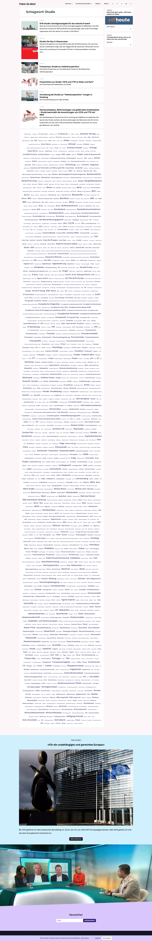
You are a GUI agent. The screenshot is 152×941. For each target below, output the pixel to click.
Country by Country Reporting (82, 236)
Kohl (72, 447)
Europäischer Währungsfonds (50, 313)
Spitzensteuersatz (36, 613)
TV (43, 666)
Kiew (25, 443)
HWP (97, 399)
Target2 (71, 652)
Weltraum (93, 700)
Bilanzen (59, 195)
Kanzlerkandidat (63, 436)
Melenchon (74, 500)
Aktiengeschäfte (74, 140)
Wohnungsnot (49, 716)
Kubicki (43, 461)
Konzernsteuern (44, 454)
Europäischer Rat (93, 310)
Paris (48, 538)
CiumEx (27, 229)
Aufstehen (85, 165)
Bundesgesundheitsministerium (31, 213)
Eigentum (51, 278)
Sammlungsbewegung (49, 582)
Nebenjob (38, 519)
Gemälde (87, 368)
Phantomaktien (48, 545)
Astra (87, 161)
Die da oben (40, 260)
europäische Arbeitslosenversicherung (57, 300)
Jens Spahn (50, 425)
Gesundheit (74, 371)
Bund (52, 209)
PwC (96, 558)
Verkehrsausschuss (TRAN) (69, 683)
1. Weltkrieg (51, 134)
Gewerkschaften (56, 374)
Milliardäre (61, 506)
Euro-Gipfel (51, 297)
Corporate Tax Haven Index (63, 236)
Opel (83, 529)
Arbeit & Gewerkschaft (92, 154)
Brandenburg (98, 202)
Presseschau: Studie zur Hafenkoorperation (59, 66)
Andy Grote (85, 148)
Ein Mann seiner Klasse (59, 278)
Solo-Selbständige (66, 603)
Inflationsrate (76, 405)
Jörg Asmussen (68, 429)
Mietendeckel (90, 503)
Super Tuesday (62, 649)
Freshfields (55, 355)
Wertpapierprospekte (71, 703)
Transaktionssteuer (36, 662)
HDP (52, 395)
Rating (90, 562)
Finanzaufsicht (90, 330)
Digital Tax (99, 260)
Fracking (37, 351)
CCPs (79, 223)
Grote (24, 385)
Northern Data (51, 522)
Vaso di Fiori (27, 680)
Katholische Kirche (73, 440)
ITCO (30, 422)
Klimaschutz (51, 447)
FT (27, 358)
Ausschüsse (69, 168)
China (65, 226)
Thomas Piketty (46, 658)
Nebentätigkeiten (46, 519)
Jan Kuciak (81, 422)
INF (65, 405)
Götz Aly (63, 377)
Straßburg (71, 645)
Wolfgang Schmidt (74, 716)
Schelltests (26, 589)
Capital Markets (45, 223)
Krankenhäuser (29, 458)
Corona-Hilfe (60, 233)
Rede (68, 565)
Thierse (38, 658)
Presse (88, 552)
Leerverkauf (45, 469)
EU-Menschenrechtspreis (41, 294)
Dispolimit (97, 264)
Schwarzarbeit (94, 593)
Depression (30, 251)
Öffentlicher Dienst (47, 525)
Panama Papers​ (71, 534)
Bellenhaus (39, 187)
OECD (99, 522)
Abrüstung (58, 137)
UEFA (93, 666)
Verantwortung (60, 680)
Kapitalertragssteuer (72, 436)
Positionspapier (42, 551)
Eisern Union (79, 281)
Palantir (53, 534)
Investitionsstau (97, 416)
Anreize (82, 151)
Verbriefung (77, 680)
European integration (32, 320)
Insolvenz (83, 409)
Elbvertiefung (39, 284)
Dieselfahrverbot (92, 260)
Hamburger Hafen (26, 391)
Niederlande (93, 519)
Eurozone (69, 320)
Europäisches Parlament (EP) (90, 314)
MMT (99, 510)
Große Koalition (96, 381)
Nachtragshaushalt (26, 516)
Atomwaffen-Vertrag (53, 164)
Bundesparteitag (76, 213)
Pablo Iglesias (47, 535)
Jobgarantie (37, 429)
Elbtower (97, 281)
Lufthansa (26, 482)
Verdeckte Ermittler (85, 680)
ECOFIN (68, 275)
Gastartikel (71, 362)
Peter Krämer (92, 541)
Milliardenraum (69, 506)
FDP (53, 327)
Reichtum (65, 569)
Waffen (53, 694)
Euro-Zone (77, 297)
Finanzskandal (52, 341)
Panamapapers (81, 535)
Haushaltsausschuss (45, 395)
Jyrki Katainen (66, 432)
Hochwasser (35, 399)
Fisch (68, 344)
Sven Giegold (69, 649)
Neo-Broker (64, 519)
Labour (24, 465)
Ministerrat (71, 510)
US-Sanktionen (73, 676)
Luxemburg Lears (61, 482)
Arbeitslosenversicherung (57, 158)
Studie (32, 649)
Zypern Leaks (70, 723)
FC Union (49, 327)
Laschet (90, 465)
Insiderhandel (74, 409)
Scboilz (35, 586)
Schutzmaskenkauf (75, 593)
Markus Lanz (80, 489)
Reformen (89, 565)
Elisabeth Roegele (47, 284)
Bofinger (29, 202)
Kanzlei (99, 432)
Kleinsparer (97, 443)
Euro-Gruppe (60, 298)
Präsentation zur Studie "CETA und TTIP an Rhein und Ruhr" (67, 82)
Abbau (98, 134)
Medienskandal (76, 496)
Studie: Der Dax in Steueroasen (54, 41)
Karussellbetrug (51, 440)
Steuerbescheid (55, 627)
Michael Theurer (57, 503)
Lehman (81, 469)
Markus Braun (60, 489)
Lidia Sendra (42, 475)
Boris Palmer (65, 202)
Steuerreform (68, 638)
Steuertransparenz (32, 641)
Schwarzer (49, 596)
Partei (80, 538)
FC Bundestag (33, 327)
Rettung (60, 572)
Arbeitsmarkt (80, 158)
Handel (46, 391)
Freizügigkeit (49, 355)
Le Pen (24, 469)
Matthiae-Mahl (31, 496)
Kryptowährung (35, 462)
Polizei (81, 548)
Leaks (29, 469)
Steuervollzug (84, 641)
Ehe (99, 274)
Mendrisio (90, 500)
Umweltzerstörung (64, 669)
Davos (26, 247)
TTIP (23, 666)
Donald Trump (86, 267)
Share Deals (42, 600)
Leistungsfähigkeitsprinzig (57, 472)
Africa (45, 140)
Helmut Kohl (84, 395)
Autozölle (48, 171)
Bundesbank (59, 209)
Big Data (98, 191)
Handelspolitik (66, 391)
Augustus (94, 164)
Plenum (35, 548)
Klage (61, 443)
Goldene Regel (36, 377)
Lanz (85, 465)
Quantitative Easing (50, 561)
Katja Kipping (82, 440)
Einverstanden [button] (107, 938)
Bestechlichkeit (37, 191)
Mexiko (51, 503)
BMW (100, 198)
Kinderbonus (31, 443)
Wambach (89, 697)
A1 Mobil (72, 134)
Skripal (86, 600)
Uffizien (97, 666)
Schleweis (54, 589)
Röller (69, 575)
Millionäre (85, 506)
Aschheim (50, 161)
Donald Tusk (96, 267)
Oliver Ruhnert (27, 529)
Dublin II (98, 271)
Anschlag (87, 151)
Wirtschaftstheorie (92, 709)
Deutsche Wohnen (53, 257)
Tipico (63, 658)
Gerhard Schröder (35, 371)
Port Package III (94, 548)
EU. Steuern (88, 294)
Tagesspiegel (46, 652)
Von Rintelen (88, 690)
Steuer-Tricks (30, 627)
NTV (81, 522)
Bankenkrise (45, 177)
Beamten (67, 184)
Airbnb (54, 140)
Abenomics (26, 137)
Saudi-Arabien (28, 586)
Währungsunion (75, 697)
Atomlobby (45, 164)
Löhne (91, 478)
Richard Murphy (37, 575)
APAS (63, 154)
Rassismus (86, 562)
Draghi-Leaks (88, 271)
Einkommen (27, 281)
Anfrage (93, 147)
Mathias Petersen (96, 492)
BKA (30, 198)
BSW (38, 209)
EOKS (82, 287)
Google (58, 378)
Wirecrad (56, 706)
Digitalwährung (59, 263)
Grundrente (60, 385)
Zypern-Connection (78, 723)
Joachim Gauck (30, 429)
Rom (72, 575)
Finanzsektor (45, 341)
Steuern (35, 634)
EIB (33, 278)
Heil (63, 395)
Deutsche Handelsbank (39, 257)
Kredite (56, 458)
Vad (88, 676)
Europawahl (60, 317)
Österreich (64, 532)
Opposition (96, 529)
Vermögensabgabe (33, 687)
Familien (24, 327)
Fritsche (97, 355)
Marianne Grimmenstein (91, 485)
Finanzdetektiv (42, 333)
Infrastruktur (55, 409)
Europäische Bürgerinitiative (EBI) (29, 304)
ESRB (58, 291)
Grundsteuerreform (78, 385)
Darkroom (85, 244)
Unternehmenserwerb (58, 673)
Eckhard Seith (61, 274)
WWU (85, 716)
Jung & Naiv (45, 432)
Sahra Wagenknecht (93, 579)
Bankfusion (59, 181)
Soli (35, 603)
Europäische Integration (49, 304)
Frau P (100, 351)
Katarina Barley (65, 440)
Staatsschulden (77, 617)
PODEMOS (49, 548)
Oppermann (90, 529)
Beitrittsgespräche (27, 187)
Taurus (98, 652)
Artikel (34, 161)
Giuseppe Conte (74, 374)
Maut (43, 496)
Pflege (26, 545)
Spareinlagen (35, 610)
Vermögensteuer (62, 687)
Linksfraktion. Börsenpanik (78, 475)
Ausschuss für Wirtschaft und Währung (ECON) (47, 168)
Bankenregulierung (56, 177)
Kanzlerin (44, 436)
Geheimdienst (54, 365)
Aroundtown (28, 161)
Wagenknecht (81, 694)
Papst (25, 538)
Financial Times (34, 330)
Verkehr (54, 683)
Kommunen (42, 450)
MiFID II (42, 506)
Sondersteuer (48, 606)
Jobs (42, 429)
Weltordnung (86, 700)
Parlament (52, 538)
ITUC (33, 422)
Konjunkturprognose (82, 451)
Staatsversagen (97, 617)
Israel (100, 419)
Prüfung (40, 558)
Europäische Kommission (92, 304)
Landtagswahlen (77, 465)
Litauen (24, 478)
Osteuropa (72, 532)
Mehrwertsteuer (88, 496)
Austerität (79, 168)
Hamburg (72, 388)
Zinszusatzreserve (97, 720)
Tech (61, 655)
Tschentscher (94, 662)
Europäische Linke (37, 307)
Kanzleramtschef (37, 436)
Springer (71, 613)
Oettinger (32, 525)
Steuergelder (59, 631)
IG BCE (43, 402)
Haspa (31, 395)
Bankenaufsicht (94, 174)
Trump (84, 662)
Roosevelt (86, 575)
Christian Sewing (80, 226)
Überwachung (88, 666)
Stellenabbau (67, 624)
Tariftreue (77, 652)
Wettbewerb (79, 703)
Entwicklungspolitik (60, 287)
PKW (81, 545)
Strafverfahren (41, 645)
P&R (40, 535)
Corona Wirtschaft (29, 233)
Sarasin (78, 582)
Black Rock (35, 198)
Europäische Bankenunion (92, 300)
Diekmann (67, 260)
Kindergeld (38, 443)
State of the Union (53, 624)
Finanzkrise (28, 337)
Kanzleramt (27, 436)
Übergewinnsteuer (75, 665)
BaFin (71, 171)
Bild (85, 195)
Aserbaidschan (56, 161)
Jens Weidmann (58, 425)
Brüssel (34, 209)
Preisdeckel (78, 551)
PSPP (44, 558)
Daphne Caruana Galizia (66, 244)
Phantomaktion (57, 545)
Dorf (50, 271)
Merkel (35, 503)
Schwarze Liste (28, 596)
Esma (53, 291)
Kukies (48, 462)
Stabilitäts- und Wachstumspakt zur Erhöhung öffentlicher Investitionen (75, 621)
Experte (88, 320)
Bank (49, 174)
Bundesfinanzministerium (88, 209)
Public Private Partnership (57, 558)
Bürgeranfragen (67, 219)
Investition (26, 416)
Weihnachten (54, 700)
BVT (91, 220)
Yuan (39, 720)
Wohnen (36, 716)
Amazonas (92, 144)
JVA (61, 432)
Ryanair (67, 578)
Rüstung (52, 578)
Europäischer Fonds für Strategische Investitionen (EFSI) (45, 310)
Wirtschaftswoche (67, 712)
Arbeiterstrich (26, 158)
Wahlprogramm (45, 697)
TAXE (57, 655)
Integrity (96, 409)
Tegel (64, 655)
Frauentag (25, 355)
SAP (75, 582)
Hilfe (100, 395)
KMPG (69, 447)
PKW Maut (86, 545)
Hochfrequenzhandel (26, 399)
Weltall (75, 700)
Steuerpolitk (30, 638)
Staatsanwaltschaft (31, 617)
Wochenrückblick (94, 713)
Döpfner (25, 271)
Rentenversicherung (30, 572)
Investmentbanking (26, 419)
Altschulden (79, 144)
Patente (34, 541)
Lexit (94, 472)
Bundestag (60, 216)
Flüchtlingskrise (66, 347)
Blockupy (78, 198)
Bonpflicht (51, 202)
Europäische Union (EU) (59, 307)
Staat (80, 613)
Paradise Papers (40, 538)
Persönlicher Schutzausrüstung (67, 541)
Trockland (73, 662)
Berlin (79, 187)
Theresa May (30, 658)
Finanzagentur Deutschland (52, 330)
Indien (38, 405)
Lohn (73, 478)
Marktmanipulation (48, 489)
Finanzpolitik (35, 341)
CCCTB (71, 223)
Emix (83, 284)
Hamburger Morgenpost (36, 391)
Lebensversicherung (37, 469)
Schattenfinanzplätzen (82, 586)
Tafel (29, 652)
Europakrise (43, 317)
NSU (78, 522)
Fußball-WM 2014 (58, 358)
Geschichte (58, 371)
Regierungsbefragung (31, 569)
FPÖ (34, 351)
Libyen (37, 475)
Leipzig (26, 472)
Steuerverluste (53, 641)
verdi (92, 680)
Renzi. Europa (39, 572)
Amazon (86, 144)
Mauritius (38, 496)
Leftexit (64, 469)
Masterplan (88, 492)
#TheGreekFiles (27, 134)
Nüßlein (85, 522)
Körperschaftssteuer (64, 454)
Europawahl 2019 (85, 317)
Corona (86, 229)
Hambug (65, 388)
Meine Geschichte (76, 839)
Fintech (63, 344)
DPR (60, 271)
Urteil (60, 676)
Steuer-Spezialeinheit (93, 624)
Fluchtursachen (76, 347)
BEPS (54, 187)
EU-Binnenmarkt (94, 291)
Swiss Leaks (94, 649)
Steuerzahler (91, 641)
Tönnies (83, 658)
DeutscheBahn (66, 257)
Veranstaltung (52, 680)
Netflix (76, 519)
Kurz (68, 461)
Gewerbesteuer (35, 374)
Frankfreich (71, 351)
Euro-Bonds (44, 297)
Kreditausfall (50, 458)
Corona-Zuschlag (29, 236)
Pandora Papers (97, 534)
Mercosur (30, 503)
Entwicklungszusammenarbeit (73, 287)
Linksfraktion (66, 475)
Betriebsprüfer (51, 191)
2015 (56, 134)
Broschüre (89, 206)
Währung (52, 697)
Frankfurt (79, 351)
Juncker (94, 429)
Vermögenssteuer (49, 687)
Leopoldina (70, 472)
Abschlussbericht (67, 137)
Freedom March (32, 355)
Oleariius (80, 525)
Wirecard (49, 706)
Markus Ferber (70, 489)
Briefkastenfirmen (69, 205)
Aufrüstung (70, 164)
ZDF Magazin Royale (48, 720)
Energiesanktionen (37, 287)
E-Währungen (47, 274)
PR (47, 551)
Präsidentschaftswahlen (68, 552)
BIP (98, 195)
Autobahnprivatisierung (94, 168)
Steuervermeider (62, 641)
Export (94, 320)
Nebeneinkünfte (31, 519)
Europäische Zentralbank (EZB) (80, 307)
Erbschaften (90, 287)
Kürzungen (90, 461)
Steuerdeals (82, 628)
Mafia (92, 482)
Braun (41, 206)
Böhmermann (36, 202)
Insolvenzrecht (90, 409)
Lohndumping (82, 478)
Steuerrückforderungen (83, 638)
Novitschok (59, 522)
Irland (78, 419)
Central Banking (26, 226)
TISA (68, 658)
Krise (97, 458)
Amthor (64, 148)
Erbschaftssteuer (98, 287)
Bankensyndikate (98, 177)
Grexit (45, 381)
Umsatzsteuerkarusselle (47, 669)
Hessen (90, 395)
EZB (41, 323)
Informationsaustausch (91, 405)
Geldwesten (81, 368)
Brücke (97, 206)
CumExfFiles (85, 240)
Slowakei (91, 600)
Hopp (70, 399)
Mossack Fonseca (81, 513)
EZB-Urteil (52, 323)
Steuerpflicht (80, 634)
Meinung (60, 500)
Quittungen (70, 562)
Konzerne (37, 454)
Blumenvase (86, 198)
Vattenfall (34, 680)
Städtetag (98, 621)
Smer (95, 600)
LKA (36, 478)
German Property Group (50, 371)
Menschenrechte (97, 500)
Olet (91, 525)
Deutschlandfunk (26, 260)
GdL (98, 362)
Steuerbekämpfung (44, 628)
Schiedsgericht (47, 589)
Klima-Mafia (31, 447)
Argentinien (90, 158)
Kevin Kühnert (92, 440)
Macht (81, 482)
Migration (47, 506)
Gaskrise (59, 362)
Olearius (86, 526)
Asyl (97, 161)
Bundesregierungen (50, 216)
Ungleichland (86, 669)
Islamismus (94, 419)
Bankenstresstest (76, 177)
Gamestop (29, 362)
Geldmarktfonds (94, 365)
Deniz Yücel (96, 247)
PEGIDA (50, 541)
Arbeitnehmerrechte (35, 158)
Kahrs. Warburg (78, 432)
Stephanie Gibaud (76, 624)
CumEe (73, 240)
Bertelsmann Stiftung (28, 191)
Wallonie (84, 697)
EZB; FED (58, 323)
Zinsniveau (83, 720)
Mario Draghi (29, 489)
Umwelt (57, 669)
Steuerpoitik (87, 634)
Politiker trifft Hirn (73, 548)
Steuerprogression (42, 638)
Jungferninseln (52, 432)
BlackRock (64, 198)
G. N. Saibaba (86, 358)
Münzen (96, 513)
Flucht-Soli (48, 347)
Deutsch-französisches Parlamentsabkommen (36, 253)
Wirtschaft (63, 706)
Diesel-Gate (83, 260)
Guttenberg (27, 388)
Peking (54, 541)
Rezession (95, 572)
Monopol (33, 513)
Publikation (75, 558)
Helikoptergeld (77, 395)
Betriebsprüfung (59, 191)
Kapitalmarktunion (93, 436)
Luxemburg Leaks (52, 482)
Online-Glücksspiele (69, 529)
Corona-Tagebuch (94, 233)
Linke (58, 475)
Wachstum (48, 694)
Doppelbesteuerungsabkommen (38, 271)
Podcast (40, 548)
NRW (64, 522)
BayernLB (46, 184)
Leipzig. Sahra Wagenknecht (35, 472)
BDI (56, 184)
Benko (49, 187)
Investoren (63, 419)
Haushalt (37, 395)
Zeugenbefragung (70, 720)
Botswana (92, 202)
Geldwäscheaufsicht (53, 368)
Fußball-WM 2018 (67, 358)
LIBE (98, 472)
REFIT (84, 565)
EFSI (92, 275)
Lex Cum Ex (88, 472)
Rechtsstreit (63, 565)
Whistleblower (89, 703)
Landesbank (41, 465)
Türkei (39, 666)
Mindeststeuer (49, 510)
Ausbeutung (26, 168)
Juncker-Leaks (37, 432)
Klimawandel (61, 447)
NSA (75, 522)
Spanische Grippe (28, 610)
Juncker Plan (27, 432)
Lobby (43, 479)
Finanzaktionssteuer (63, 330)
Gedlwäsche (27, 365)
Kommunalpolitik (26, 451)
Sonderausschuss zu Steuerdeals (88, 603)
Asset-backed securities (78, 161)
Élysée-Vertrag (56, 284)
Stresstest (91, 645)
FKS (40, 347)
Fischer (79, 344)
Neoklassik (70, 519)
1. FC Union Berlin (43, 134)
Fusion (75, 358)
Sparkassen (46, 610)
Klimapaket (45, 447)
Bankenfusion (35, 177)
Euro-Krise (69, 298)
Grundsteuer (68, 385)
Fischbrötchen (73, 344)
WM (86, 713)
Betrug (79, 191)
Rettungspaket (66, 572)
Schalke (40, 586)
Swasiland (84, 649)
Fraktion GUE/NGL (52, 351)
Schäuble (91, 586)
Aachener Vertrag (88, 134)
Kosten (80, 454)
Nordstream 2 (41, 522)
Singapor (77, 600)
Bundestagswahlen (95, 216)
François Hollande (63, 351)
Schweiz (71, 596)
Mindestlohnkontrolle (36, 510)
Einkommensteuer (36, 281)
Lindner (53, 475)
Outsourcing (25, 534)
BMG (96, 198)
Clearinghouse (40, 229)
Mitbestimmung (79, 510)
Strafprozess (33, 645)
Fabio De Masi (71, 323)
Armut (97, 158)
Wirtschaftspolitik (67, 709)
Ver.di (45, 680)
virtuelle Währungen (56, 690)
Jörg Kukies (78, 429)
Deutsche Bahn (52, 253)
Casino (60, 223)
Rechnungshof (39, 565)
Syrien (99, 649)
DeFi (49, 247)
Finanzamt (72, 330)
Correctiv (72, 236)
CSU (96, 236)
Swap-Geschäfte (77, 649)
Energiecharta (94, 284)
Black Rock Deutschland (45, 198)
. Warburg (34, 134)
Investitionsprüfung (86, 415)
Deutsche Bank (63, 254)
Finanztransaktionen (60, 341)
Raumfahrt (28, 565)
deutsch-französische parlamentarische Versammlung (58, 250)
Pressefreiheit (94, 551)
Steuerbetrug (65, 628)
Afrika (50, 140)
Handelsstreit (74, 391)
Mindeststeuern (60, 510)
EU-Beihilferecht (86, 291)
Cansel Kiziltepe (27, 223)
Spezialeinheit (90, 610)
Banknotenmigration (67, 181)
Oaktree (94, 522)
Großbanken (75, 381)
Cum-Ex (39, 240)
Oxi (35, 534)
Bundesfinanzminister (71, 209)
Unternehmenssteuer (73, 673)
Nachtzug (33, 516)
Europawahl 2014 (73, 317)
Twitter (48, 665)
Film (100, 327)
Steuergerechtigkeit (70, 631)
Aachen (77, 134)
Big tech (33, 195)
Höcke (40, 399)
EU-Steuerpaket (76, 294)
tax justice (36, 655)
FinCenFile (57, 344)
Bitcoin (24, 198)
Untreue (45, 676)
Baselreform (35, 184)
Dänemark (43, 244)
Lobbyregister (60, 478)
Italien (26, 422)
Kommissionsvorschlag (84, 447)
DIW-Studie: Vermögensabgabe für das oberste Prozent (65, 23)
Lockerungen (68, 478)
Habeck (34, 388)
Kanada (93, 432)
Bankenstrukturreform (88, 177)
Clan (31, 229)
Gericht (42, 371)
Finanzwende (45, 344)
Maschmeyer (46, 492)
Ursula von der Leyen (53, 676)
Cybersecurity (98, 240)
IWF (37, 422)
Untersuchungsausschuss (33, 677)
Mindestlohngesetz (26, 510)
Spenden (77, 610)
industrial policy (44, 405)
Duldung (25, 274)
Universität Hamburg (36, 673)
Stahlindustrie (28, 624)
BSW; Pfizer (44, 209)
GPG (67, 377)
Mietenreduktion (29, 506)
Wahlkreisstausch (37, 697)
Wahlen (94, 694)
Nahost (45, 516)
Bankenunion (41, 181)
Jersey (99, 425)
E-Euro (35, 274)
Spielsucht (97, 610)
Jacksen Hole (42, 422)
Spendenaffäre (83, 610)
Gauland (90, 362)
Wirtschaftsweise (54, 712)
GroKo (69, 381)
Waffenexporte (60, 694)
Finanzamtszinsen (80, 330)
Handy (91, 391)
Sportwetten (52, 613)
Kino (50, 443)
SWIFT (88, 649)
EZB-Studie (46, 323)
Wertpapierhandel (61, 703)
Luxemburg (43, 482)
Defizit (52, 247)
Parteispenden (86, 538)
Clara (35, 229)
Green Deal (81, 377)
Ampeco (51, 148)
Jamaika (66, 422)
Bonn (46, 202)
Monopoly (46, 513)
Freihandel (41, 355)
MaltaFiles (43, 485)
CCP (76, 223)
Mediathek (62, 496)
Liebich (48, 475)
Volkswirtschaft (72, 690)
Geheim (46, 365)
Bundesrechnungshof (27, 216)
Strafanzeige (25, 645)
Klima (25, 447)
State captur (45, 624)
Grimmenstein (63, 381)
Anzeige (58, 154)
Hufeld (92, 399)
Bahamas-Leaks (88, 171)
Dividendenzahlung (51, 267)
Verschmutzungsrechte (72, 687)
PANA (58, 535)
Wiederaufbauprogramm (39, 706)
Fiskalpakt (96, 344)
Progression (82, 554)
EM (62, 284)
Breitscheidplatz (51, 206)
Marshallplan (97, 489)
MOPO (57, 513)
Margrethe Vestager (74, 485)
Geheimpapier (74, 365)
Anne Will (77, 151)
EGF (96, 274)
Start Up (34, 624)
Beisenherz (97, 184)
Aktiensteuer (89, 140)
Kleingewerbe (90, 443)
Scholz (67, 589)
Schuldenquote (33, 593)
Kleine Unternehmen (81, 443)
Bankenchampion (25, 177)
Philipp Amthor (65, 545)
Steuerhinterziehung (86, 631)
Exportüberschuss (30, 323)
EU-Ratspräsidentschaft (53, 294)
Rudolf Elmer (32, 578)
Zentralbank (59, 720)
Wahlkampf (28, 697)
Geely (32, 365)
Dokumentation (71, 267)
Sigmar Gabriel (68, 600)
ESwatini (62, 291)
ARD (85, 158)
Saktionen (36, 582)
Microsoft (79, 503)
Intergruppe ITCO (28, 412)
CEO (32, 226)
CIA (24, 229)
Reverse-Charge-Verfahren (85, 572)
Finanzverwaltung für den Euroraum (32, 344)
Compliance (71, 229)
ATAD (33, 165)
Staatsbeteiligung (45, 617)
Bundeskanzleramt (43, 213)
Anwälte (53, 154)
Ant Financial (93, 151)
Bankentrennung (29, 181)
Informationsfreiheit (29, 409)
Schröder (76, 589)
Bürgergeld (76, 220)
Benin (44, 187)
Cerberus (36, 226)
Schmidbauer (61, 589)
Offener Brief (38, 525)
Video (38, 690)
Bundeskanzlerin (56, 213)
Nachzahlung (39, 516)
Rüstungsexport (61, 578)
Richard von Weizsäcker (47, 575)
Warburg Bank (32, 700)
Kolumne (76, 447)
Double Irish (55, 271)
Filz (28, 330)
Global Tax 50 (82, 374)
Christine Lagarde (88, 226)
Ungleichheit (75, 669)
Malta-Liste (37, 485)
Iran (75, 419)
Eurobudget (84, 297)
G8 (100, 358)
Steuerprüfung (51, 638)
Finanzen (51, 333)
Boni (43, 202)
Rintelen (59, 575)
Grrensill (28, 385)
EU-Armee (70, 291)
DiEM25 (73, 260)
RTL (90, 575)
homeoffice (57, 399)
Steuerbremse (74, 627)
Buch (49, 209)
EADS (52, 274)
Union (92, 669)
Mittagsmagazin (87, 510)
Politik (66, 548)
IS (81, 419)
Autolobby (42, 171)
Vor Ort (28, 694)
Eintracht (73, 281)
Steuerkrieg (97, 631)
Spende (72, 610)
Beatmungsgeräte (74, 184)
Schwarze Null (40, 596)
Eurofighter (90, 297)
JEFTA (36, 425)
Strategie (77, 645)
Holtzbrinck (51, 399)
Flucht (43, 347)
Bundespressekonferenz (90, 213)
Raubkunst (98, 562)
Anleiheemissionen (63, 151)
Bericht (74, 187)
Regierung (94, 565)
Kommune (34, 451)
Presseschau (50, 555)
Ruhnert (38, 578)
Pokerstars (57, 548)
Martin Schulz (36, 492)
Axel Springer (54, 171)
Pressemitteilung (38, 555)
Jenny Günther (42, 425)
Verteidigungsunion (29, 690)
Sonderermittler (26, 606)
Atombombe (39, 164)
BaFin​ (75, 171)
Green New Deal (90, 377)
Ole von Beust (74, 525)
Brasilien (30, 206)
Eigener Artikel (42, 278)
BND (24, 202)
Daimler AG (30, 244)
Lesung (75, 472)
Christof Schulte (97, 226)
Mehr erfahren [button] (85, 938)
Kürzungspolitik (97, 461)
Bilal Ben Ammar (43, 195)
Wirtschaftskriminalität (32, 709)
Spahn (91, 607)
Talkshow (59, 652)
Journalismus (87, 429)
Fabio (63, 323)
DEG (56, 247)
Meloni (85, 500)
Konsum (91, 451)
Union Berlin (97, 669)
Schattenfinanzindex (71, 586)
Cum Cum (25, 240)
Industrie (51, 405)
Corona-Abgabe (38, 233)
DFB (31, 260)
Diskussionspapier (86, 264)
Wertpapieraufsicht (51, 703)
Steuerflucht (49, 631)
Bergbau (69, 187)
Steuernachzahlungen (44, 634)
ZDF (42, 720)
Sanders (65, 582)
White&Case (98, 703)
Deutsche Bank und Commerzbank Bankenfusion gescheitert (83, 253)
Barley (24, 184)
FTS (30, 358)
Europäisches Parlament (68, 313)
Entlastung (53, 287)
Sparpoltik (52, 610)
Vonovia (97, 690)
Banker (54, 181)
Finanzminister (77, 337)
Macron (86, 482)
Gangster (37, 362)
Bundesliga (67, 213)
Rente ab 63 (88, 569)
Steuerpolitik (95, 634)
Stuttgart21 (39, 649)
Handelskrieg (56, 391)
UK (100, 666)
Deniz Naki (88, 247)
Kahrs (72, 432)
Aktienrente (82, 140)
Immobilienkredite (63, 402)
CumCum (69, 240)
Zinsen (77, 720)
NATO (91, 516)
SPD (56, 610)
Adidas (85, 137)
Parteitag (95, 538)
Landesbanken (48, 465)
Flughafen (85, 347)
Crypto (91, 236)
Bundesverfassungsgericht (51, 219)
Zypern (64, 723)
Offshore (56, 525)
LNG (39, 478)
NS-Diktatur (70, 522)
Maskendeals (72, 492)
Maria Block (82, 485)
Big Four (27, 195)
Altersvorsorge (63, 144)
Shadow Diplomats (34, 600)
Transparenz (46, 662)
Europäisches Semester (33, 317)
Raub (94, 562)
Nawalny (96, 516)
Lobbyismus (50, 479)
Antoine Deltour (44, 154)
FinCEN (52, 344)
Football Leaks (92, 347)
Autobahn (86, 168)
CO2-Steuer (50, 229)
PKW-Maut (94, 545)
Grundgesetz (53, 385)
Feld (73, 327)
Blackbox (56, 198)
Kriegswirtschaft (80, 458)
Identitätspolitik (29, 402)
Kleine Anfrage (70, 443)
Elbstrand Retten (89, 281)
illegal (47, 402)
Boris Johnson (58, 202)
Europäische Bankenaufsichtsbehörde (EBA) (76, 300)
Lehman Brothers (90, 469)
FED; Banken (59, 327)
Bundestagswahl (83, 216)
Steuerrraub (74, 638)
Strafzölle (56, 645)
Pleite (31, 548)
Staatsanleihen (89, 614)
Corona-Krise (84, 233)
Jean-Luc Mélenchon (28, 425)
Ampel (56, 148)
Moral (61, 513)
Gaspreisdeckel (65, 362)
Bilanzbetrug (52, 195)
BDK (59, 184)
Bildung (88, 195)
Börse (71, 202)
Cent (99, 223)
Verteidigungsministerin (90, 687)
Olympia (33, 529)
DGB (35, 260)
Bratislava (35, 206)
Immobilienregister (75, 402)
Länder (28, 465)
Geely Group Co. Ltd (39, 365)
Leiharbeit (98, 469)
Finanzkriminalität (89, 333)
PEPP (58, 541)
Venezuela (40, 680)
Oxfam (31, 535)
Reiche (49, 569)
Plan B (26, 548)
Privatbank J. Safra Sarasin (62, 554)
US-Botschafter (65, 676)
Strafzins (49, 645)
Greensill (26, 381)
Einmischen (67, 281)
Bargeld (81, 181)
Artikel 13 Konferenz (42, 161)
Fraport (95, 351)
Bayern (41, 184)
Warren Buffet (41, 700)
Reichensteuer (56, 569)
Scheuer (38, 589)
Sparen (40, 610)
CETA (40, 226)
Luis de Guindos (34, 482)
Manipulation (66, 485)
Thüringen (56, 658)
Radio (76, 562)
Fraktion (42, 351)
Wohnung (42, 716)
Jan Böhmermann (74, 422)
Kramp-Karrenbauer (93, 454)
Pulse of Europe (84, 558)
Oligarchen (96, 525)
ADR (32, 140)
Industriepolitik (59, 405)
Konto (26, 454)
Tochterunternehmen (75, 658)
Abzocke (74, 137)
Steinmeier (60, 624)
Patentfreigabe (40, 541)
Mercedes (25, 503)
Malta (98, 482)
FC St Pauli (43, 327)
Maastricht (76, 482)
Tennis (73, 655)
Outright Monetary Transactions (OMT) (87, 532)
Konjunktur (53, 450)
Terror (78, 655)
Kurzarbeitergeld (82, 462)
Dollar (77, 267)
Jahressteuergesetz (58, 422)
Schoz (71, 589)
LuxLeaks (69, 482)
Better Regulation (87, 191)
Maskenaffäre (61, 492)
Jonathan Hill (58, 429)
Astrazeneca (92, 161)
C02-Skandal (95, 219)
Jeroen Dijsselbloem (91, 425)
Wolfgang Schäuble (59, 716)
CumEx (79, 240)
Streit (85, 645)
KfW (99, 440)
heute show (95, 395)
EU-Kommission (28, 294)
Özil (37, 534)
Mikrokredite (54, 506)
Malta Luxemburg (30, 485)
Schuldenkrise (26, 593)
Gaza (95, 362)
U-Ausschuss (57, 666)
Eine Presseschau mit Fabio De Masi (93, 278)
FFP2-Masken (87, 327)
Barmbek (29, 184)
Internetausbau (72, 412)
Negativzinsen (56, 519)
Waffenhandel (70, 694)
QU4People (37, 562)
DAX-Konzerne (38, 247)
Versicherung (81, 687)
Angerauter (41, 151)
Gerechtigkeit (27, 371)
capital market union (36, 223)
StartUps (39, 624)
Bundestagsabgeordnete (70, 216)
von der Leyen (80, 690)
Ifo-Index (39, 402)
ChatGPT (60, 226)
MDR (56, 496)
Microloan (73, 503)
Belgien (34, 187)
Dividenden (39, 267)
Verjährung (49, 683)
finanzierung (58, 333)
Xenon (89, 716)
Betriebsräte (73, 191)
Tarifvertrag (83, 652)
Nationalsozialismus (83, 516)
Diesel (77, 260)
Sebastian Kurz (87, 596)
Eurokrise (37, 301)
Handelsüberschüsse (84, 391)
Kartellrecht (44, 440)
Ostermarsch (57, 532)
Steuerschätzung (94, 638)
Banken (55, 174)
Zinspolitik (89, 720)
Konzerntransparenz (53, 454)
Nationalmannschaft (71, 516)
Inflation (69, 405)
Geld (86, 365)
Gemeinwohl (92, 368)
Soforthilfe (28, 603)
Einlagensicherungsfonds (58, 281)
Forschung (98, 347)
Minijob (66, 510)
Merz (41, 503)
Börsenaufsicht (78, 202)
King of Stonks (44, 443)
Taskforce (89, 652)
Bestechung (44, 191)
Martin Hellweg (26, 492)
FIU (36, 347)
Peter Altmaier (85, 541)
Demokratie (80, 247)
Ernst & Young (38, 291)
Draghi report (72, 271)
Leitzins (65, 472)
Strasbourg (64, 645)
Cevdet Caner (46, 226)
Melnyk (80, 500)
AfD (35, 140)
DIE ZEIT (62, 260)
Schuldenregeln (41, 593)
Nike (98, 519)
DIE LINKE (47, 260)
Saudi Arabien (97, 582)
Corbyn (81, 229)
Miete (84, 503)
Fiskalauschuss (88, 344)
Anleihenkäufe (71, 151)
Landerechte (34, 465)
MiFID (36, 506)
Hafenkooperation (56, 388)
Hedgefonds (58, 395)
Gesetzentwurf (65, 371)
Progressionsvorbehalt (93, 554)
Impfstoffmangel (31, 405)
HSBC (73, 399)
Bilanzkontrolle (66, 195)
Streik (81, 645)
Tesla (97, 655)
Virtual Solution (45, 690)
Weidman (48, 700)
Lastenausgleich (97, 465)
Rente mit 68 (95, 569)
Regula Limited (42, 569)
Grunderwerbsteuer (44, 385)
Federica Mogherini (67, 327)
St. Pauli (75, 613)
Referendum (76, 565)
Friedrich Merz (87, 354)
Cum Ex (32, 240)
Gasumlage (84, 362)
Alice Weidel (54, 144)
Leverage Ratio (81, 472)
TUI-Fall (34, 666)
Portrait (28, 552)
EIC (35, 278)
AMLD (47, 148)
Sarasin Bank (84, 582)
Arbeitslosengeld (45, 158)
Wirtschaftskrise (43, 709)
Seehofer (94, 596)
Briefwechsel (82, 206)
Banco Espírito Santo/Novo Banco (32, 174)
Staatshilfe (66, 617)
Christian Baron (71, 226)
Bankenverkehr (48, 181)
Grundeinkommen (35, 385)
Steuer (85, 624)
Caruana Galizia (53, 223)
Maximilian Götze (50, 496)
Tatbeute (94, 652)
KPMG (85, 454)
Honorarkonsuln (64, 399)
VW (42, 694)
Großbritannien (84, 381)
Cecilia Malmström (91, 223)
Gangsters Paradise (47, 362)
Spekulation (64, 610)
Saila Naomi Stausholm (28, 582)
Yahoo (93, 716)
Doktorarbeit (64, 267)
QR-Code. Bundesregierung (28, 562)
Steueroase (54, 634)
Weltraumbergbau (27, 703)
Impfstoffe (24, 405)
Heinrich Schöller (69, 395)
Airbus (58, 140)
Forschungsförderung (27, 351)
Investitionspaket (53, 416)
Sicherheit (58, 600)
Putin (91, 558)
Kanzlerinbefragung (52, 436)
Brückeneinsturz (26, 209)
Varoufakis (94, 676)
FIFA (96, 327)
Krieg (73, 458)
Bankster (75, 181)
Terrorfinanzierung (88, 655)
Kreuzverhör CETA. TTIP (64, 458)
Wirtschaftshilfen (83, 706)
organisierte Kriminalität (30, 532)
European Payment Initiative (44, 320)
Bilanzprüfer (77, 195)
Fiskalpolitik (25, 347)
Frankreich (88, 351)
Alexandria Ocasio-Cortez (34, 144)
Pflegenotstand (32, 545)
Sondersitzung (41, 606)
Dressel (94, 271)
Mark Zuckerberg (39, 489)
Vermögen (96, 683)
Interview (95, 412)
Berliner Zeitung (86, 187)
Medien (69, 496)
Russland (44, 579)
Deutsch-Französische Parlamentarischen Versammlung (83, 250)
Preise (83, 551)
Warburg (95, 697)
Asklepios (63, 161)
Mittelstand (94, 510)
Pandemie (90, 535)
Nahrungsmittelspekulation (57, 516)
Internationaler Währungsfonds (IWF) (44, 412)
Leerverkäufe (55, 469)
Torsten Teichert (89, 658)
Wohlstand (31, 716)
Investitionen (34, 415)
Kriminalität (89, 458)
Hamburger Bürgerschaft (94, 388)
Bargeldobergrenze (93, 181)
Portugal (34, 552)
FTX (37, 358)
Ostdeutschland (49, 532)
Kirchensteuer (55, 443)
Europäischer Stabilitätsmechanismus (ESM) (32, 313)
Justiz (57, 432)
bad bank (60, 171)
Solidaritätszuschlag (55, 603)
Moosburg (51, 513)
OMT (48, 529)
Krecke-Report (38, 458)
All (58, 144)
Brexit (58, 206)
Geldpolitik (28, 368)
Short (53, 600)
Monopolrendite (39, 513)
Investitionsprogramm (70, 415)
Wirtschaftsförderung (73, 706)
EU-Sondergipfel (68, 294)
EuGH (97, 294)
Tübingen (29, 666)
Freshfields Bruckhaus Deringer (66, 355)
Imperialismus (86, 402)
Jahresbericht (49, 422)
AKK (61, 140)
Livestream (30, 478)
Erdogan (28, 291)
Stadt (93, 621)
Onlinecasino (78, 529)
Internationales (62, 412)
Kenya (87, 440)
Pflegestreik (40, 545)
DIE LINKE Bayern (56, 260)
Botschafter (86, 202)
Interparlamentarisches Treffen (84, 412)
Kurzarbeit (73, 462)
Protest (28, 558)
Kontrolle (31, 454)
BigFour (37, 195)
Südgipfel (55, 649)
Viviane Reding (65, 690)
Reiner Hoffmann (75, 569)
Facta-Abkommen (96, 323)
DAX (32, 247)
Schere (31, 589)
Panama (64, 535)
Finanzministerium (92, 337)
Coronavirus (37, 236)
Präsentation (51, 551)
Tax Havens (29, 655)
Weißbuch (69, 700)
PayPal (46, 541)
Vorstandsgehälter (36, 694)
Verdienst (97, 680)
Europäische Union (46, 307)
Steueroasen (63, 634)
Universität (26, 673)
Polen (62, 548)
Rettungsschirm (74, 572)
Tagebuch (34, 652)
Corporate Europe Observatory (49, 236)
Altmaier (72, 144)
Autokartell (30, 171)
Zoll (41, 723)
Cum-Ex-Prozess (50, 240)
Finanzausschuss (32, 334)
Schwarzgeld (56, 596)
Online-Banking (53, 529)
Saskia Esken (90, 582)
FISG (83, 344)
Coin (55, 229)
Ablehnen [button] (97, 938)
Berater (58, 187)
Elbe (84, 281)
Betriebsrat (67, 191)
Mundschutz (90, 513)
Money (27, 513)
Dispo (92, 264)
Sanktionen (70, 582)
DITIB (32, 267)
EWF (84, 320)
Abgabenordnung (34, 137)
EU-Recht (61, 294)
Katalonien (58, 440)
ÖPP (86, 529)
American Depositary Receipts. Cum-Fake (36, 148)
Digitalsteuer (46, 264)
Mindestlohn (93, 506)
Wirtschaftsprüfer (80, 709)
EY (38, 323)
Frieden (77, 354)
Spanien (98, 607)
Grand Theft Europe (73, 377)
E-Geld (41, 275)
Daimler (24, 244)
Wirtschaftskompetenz (93, 706)
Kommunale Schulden (95, 447)
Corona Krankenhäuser (95, 229)
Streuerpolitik (98, 645)
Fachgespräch (88, 323)
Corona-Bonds (49, 233)
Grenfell (40, 381)
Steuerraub (60, 638)
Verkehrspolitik (87, 683)
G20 (91, 358)
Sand (61, 582)
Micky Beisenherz (66, 503)
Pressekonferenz (27, 554)
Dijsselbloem (71, 264)
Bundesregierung (39, 216)
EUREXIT (26, 297)
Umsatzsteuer (34, 669)
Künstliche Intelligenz (61, 461)
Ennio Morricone (45, 287)
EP (85, 287)
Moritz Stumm (66, 513)
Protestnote (34, 558)
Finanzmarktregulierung (61, 337)
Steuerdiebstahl (94, 628)
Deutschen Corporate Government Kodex (79, 257)
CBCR (65, 223)
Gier (69, 374)
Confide (77, 229)
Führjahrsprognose (43, 358)
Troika (79, 662)
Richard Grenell (28, 575)
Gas (55, 362)
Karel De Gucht (25, 440)
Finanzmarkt (46, 337)
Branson (26, 206)
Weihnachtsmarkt (62, 700)
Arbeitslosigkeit (71, 158)
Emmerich (87, 284)
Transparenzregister (61, 662)
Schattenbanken (58, 586)
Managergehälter (57, 485)
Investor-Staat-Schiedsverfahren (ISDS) (46, 419)
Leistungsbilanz (46, 472)
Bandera (45, 174)
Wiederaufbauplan (29, 706)
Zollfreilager (47, 723)
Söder (99, 600)
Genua (97, 368)
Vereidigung (27, 683)
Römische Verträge (78, 575)
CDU (82, 223)
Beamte (62, 184)
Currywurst (91, 240)
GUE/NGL (92, 385)
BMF (92, 198)
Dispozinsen (27, 267)
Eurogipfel (96, 297)
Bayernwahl (51, 184)
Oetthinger (26, 525)
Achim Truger (80, 137)
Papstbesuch (31, 538)
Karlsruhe (32, 440)
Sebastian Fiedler (79, 596)
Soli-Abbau (40, 603)
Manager (49, 485)
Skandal (82, 600)
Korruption (74, 454)
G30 (95, 358)
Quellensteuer (63, 562)
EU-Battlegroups (77, 291)
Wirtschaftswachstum (34, 712)
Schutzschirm (84, 593)
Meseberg (46, 503)
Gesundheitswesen (27, 374)
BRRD (94, 206)
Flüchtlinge (57, 347)
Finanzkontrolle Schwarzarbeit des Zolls (71, 333)
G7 (98, 358)
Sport (47, 613)
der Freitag (37, 250)
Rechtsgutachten (51, 565)
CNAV (45, 229)
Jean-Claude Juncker (92, 422)
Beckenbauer (82, 184)
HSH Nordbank (82, 399)
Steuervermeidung (73, 641)
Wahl (88, 694)
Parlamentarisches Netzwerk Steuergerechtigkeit (67, 538)
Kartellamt (37, 440)
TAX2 (52, 655)
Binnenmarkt (94, 195)
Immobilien (54, 402)
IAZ (100, 399)
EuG (93, 294)
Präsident (57, 551)
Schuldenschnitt (51, 593)
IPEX (71, 419)
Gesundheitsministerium (93, 371)
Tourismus (96, 658)
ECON (74, 275)
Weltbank (80, 700)
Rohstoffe (64, 575)
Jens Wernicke (66, 425)
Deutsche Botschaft (28, 257)
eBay (56, 274)
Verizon (43, 683)
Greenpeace (98, 377)
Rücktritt (25, 578)
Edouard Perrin (83, 274)
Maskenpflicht (82, 492)
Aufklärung (61, 164)
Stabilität (25, 621)
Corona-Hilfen (72, 233)
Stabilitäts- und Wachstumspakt (42, 621)
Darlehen (90, 244)
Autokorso (37, 171)
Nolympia (34, 522)
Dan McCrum (36, 244)
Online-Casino (61, 529)
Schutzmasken (65, 593)
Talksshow (65, 652)
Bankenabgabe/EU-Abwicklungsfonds (72, 174)
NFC (88, 519)
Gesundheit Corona (83, 371)
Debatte (45, 247)
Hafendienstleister (46, 388)
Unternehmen (47, 673)
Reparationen (46, 572)
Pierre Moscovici (74, 545)
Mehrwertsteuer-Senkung (34, 500)
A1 (69, 134)
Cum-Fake (62, 240)
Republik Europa (53, 572)
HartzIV (25, 395)
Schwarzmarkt (64, 596)
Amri (60, 148)
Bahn (95, 171)
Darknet (80, 244)
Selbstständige (25, 600)
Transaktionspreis (27, 662)
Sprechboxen (62, 613)
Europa (44, 301)
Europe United (94, 317)
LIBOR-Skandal (27, 475)
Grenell (34, 381)
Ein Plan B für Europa (74, 278)
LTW (101, 478)
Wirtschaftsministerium (54, 709)
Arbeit (80, 154)
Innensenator (65, 409)
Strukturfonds (25, 649)
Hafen (39, 388)
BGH (94, 191)
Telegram (69, 655)
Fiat (92, 327)
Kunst (53, 462)
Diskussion (78, 264)
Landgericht (54, 465)
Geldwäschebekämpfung (68, 368)
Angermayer (48, 151)
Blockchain (72, 198)
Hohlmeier (45, 399)
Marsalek (90, 489)
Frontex (23, 358)
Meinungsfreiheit (67, 500)
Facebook (80, 323)
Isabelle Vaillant (86, 419)
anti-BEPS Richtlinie (30, 154)
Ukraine (26, 669)
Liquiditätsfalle (96, 475)
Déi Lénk (60, 247)
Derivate (43, 250)
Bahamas (79, 171)
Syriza (25, 652)
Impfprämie (97, 402)
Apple (68, 154)
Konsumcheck (97, 451)
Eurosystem (62, 320)
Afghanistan (40, 140)
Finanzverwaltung (90, 341)
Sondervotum (55, 606)
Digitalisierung (38, 264)
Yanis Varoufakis (29, 720)
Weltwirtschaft (37, 703)
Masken (53, 492)
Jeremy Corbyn (77, 425)
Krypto (25, 461)
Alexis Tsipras (46, 144)
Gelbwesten (80, 365)
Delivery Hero (66, 247)
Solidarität (45, 603)
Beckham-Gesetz (90, 184)
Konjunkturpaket (67, 450)
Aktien (66, 140)
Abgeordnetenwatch (43, 137)
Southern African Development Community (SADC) (71, 606)
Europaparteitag (50, 317)
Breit (45, 206)
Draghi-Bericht (79, 271)
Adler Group (95, 137)
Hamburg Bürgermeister (82, 388)
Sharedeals (48, 600)
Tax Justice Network (44, 655)
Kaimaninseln (86, 432)
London (96, 478)
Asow (68, 161)
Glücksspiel (27, 377)
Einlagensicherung (46, 281)
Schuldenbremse (93, 589)
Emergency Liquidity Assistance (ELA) (72, 284)
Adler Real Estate (26, 140)
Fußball (51, 358)
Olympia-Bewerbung (41, 529)
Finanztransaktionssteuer (75, 341)
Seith (98, 596)
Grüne (86, 385)
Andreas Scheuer (74, 147)
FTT (33, 358)
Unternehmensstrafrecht (92, 673)
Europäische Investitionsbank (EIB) (71, 304)
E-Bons (29, 274)
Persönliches (78, 541)
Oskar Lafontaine (40, 532)
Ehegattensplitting (27, 278)
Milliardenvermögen (77, 506)
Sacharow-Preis (73, 578)
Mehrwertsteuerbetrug (52, 500)
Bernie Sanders (95, 187)
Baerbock (65, 171)
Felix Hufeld (79, 327)
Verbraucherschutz (69, 680)
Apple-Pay (74, 154)
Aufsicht (78, 164)
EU (66, 291)
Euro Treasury (37, 297)
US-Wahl (80, 676)
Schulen (58, 593)
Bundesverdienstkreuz (31, 220)
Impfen (92, 402)
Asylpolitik (28, 165)
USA (84, 677)
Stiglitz (97, 641)
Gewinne (65, 374)
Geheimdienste (65, 365)
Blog (82, 198)
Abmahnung (51, 137)
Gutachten (98, 385)
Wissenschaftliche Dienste (78, 712)
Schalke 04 (46, 586)
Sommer (73, 603)
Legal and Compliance (73, 469)
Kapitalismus (81, 436)
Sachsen (81, 578)
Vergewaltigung (35, 683)
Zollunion (53, 723)
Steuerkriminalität (27, 634)
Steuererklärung (39, 631)
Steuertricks (45, 641)
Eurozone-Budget (78, 320)
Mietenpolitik (97, 503)
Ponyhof (87, 548)
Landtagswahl (64, 465)
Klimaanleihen (38, 447)
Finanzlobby (37, 337)
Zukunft (58, 723)
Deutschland (94, 257)
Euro (31, 298)
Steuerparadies (72, 634)
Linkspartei (88, 475)
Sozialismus (85, 606)
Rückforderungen (96, 575)
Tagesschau (39, 652)
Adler (89, 137)
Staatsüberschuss (89, 617)
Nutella (89, 522)
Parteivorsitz (27, 541)
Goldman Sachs (48, 377)
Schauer (97, 586)
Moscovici (73, 513)
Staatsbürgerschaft (56, 617)
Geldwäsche (43, 368)
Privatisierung (74, 555)
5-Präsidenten (63, 134)
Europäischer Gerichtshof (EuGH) (77, 310)
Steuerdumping (28, 631)
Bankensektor (66, 177)
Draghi (65, 271)
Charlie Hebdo (54, 226)
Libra (33, 475)
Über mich (64, 666)
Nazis (100, 516)
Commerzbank (62, 229)
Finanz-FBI (42, 330)
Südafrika (47, 649)
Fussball (80, 358)
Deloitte (72, 247)
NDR (25, 519)
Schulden (82, 589)
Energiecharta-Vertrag (27, 287)
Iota (68, 419)
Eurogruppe (29, 301)
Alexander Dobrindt (97, 140)
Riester (54, 575)
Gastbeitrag (78, 362)
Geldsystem (35, 368)
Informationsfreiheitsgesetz (41, 409)
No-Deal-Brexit (26, 522)
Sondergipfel (34, 606)
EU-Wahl (83, 294)
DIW (59, 267)
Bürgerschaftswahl (84, 219)
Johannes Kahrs (47, 429)
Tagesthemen (53, 652)
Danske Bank (51, 244)
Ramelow (81, 562)
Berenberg (64, 187)
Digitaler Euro (28, 264)
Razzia (33, 565)
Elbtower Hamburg (30, 284)
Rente (82, 569)
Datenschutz (97, 244)
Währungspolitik (62, 697)
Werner (44, 703)
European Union (55, 320)
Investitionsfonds (42, 415)
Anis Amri (55, 151)
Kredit (44, 458)
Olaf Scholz (65, 526)
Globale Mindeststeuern (93, 374)
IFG (35, 402)
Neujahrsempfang (82, 519)
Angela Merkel (32, 151)
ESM (48, 291)
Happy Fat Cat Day (97, 391)
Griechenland (54, 381)
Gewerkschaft (44, 374)
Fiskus (32, 347)
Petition (98, 541)
